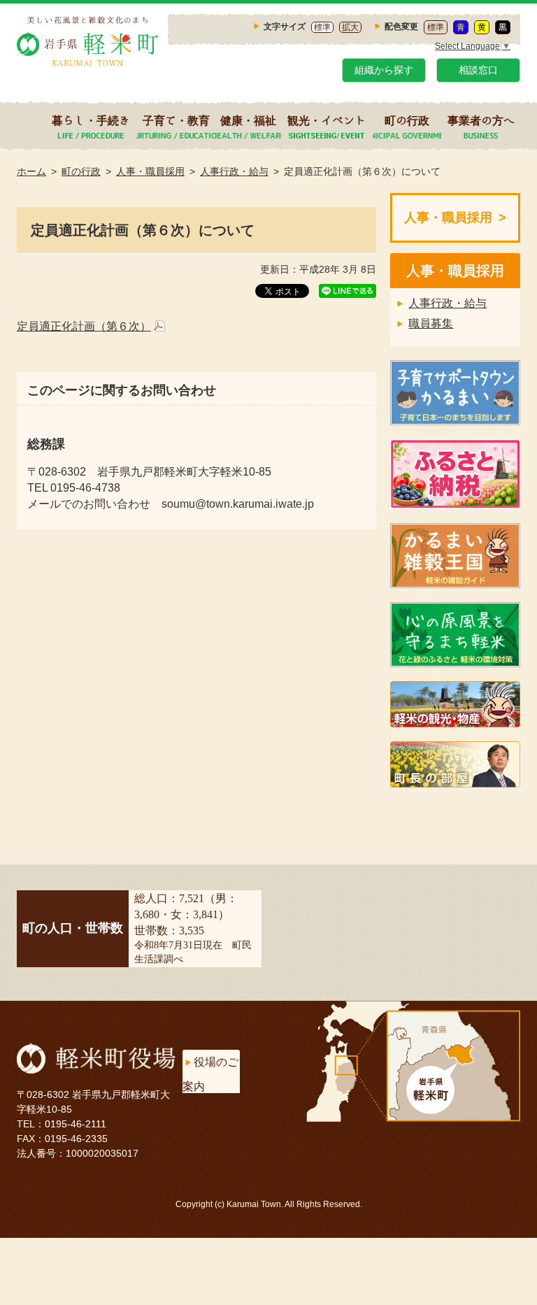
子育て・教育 (176, 120)
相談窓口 (478, 70)
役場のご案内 (210, 1074)
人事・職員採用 (150, 171)
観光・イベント (326, 120)
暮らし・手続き (91, 120)
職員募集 (430, 323)
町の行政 (407, 120)
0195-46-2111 (75, 1123)
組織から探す (384, 70)
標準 (322, 27)
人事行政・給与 (234, 171)
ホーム (31, 171)
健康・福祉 (248, 120)
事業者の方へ (481, 120)
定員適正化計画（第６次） (84, 326)
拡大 (350, 27)
